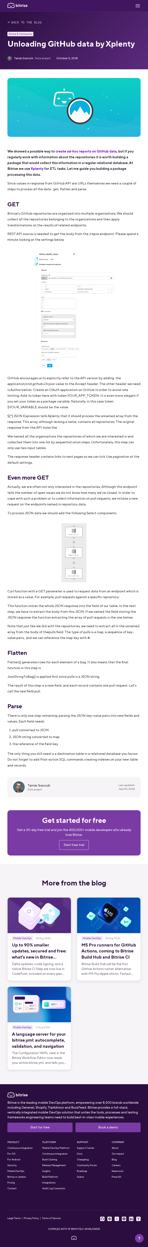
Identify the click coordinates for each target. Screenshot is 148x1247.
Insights (46, 1171)
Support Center (85, 1148)
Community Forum (87, 1165)
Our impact (118, 1153)
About (115, 1148)
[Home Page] (17, 6)
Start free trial (74, 845)
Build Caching (49, 1159)
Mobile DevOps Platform (55, 1148)
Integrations (49, 1182)
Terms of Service (51, 1218)
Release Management (54, 1165)
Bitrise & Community (20, 34)
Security (12, 1165)
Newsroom (117, 1171)
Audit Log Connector (53, 1188)
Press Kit (116, 1177)
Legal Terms (14, 1218)
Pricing (11, 1182)
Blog (114, 1159)
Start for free (40, 1127)
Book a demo (108, 1127)
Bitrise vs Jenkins (16, 1177)
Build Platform (50, 1177)
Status (80, 1177)
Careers (116, 1165)
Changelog (83, 1159)
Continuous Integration (20, 1148)
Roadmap (82, 1171)
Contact (12, 1188)
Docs (79, 1153)
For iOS (11, 1153)
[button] (138, 5)
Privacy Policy (31, 1218)
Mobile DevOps (15, 1171)
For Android (13, 1159)
